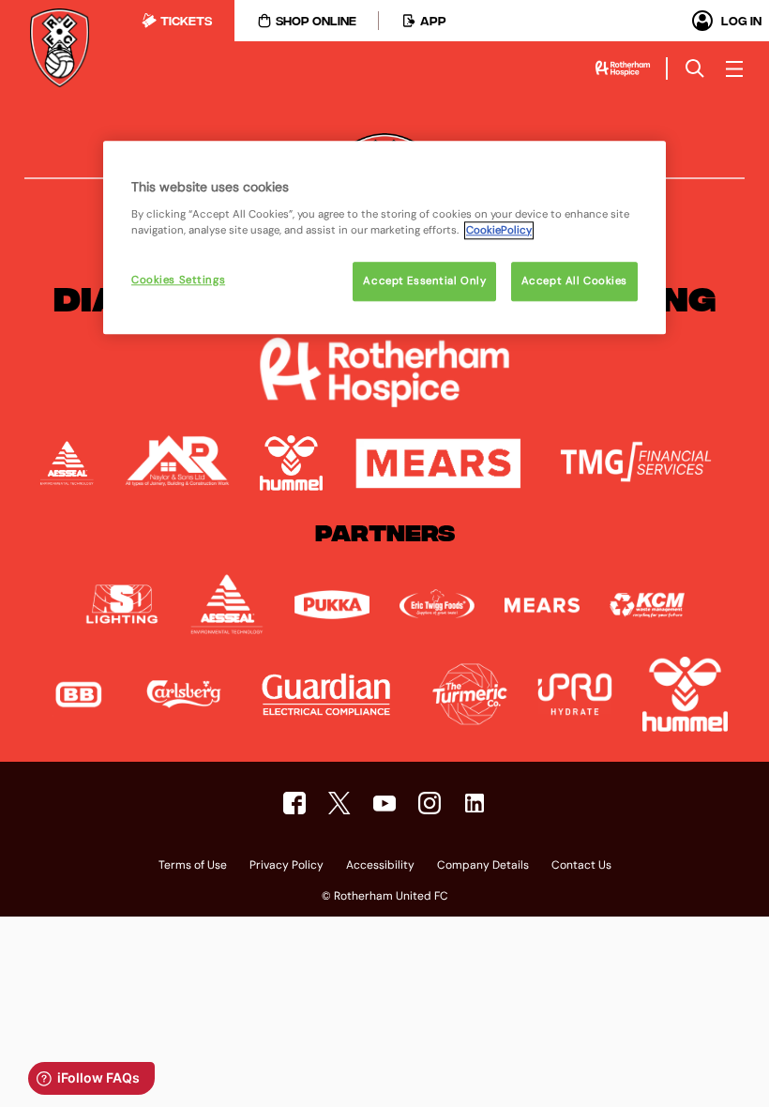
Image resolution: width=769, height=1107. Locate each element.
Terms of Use (192, 865)
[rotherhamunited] (294, 803)
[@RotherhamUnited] (339, 803)
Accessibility (380, 865)
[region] (384, 237)
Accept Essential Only (424, 281)
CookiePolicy (499, 230)
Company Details (483, 865)
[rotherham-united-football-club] (474, 803)
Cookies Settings (178, 280)
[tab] (176, 20)
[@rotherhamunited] (429, 803)
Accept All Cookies (574, 281)
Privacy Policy (286, 865)
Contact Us (581, 865)
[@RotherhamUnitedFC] (384, 803)
